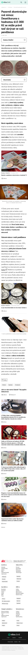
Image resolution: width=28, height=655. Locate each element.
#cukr (18, 620)
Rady (2, 571)
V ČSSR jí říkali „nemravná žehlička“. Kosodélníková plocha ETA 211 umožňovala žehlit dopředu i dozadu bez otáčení (13, 417)
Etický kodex (10, 641)
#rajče (3, 625)
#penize (18, 601)
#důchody (19, 578)
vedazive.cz (3, 7)
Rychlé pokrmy (19, 616)
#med (18, 625)
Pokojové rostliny (5, 612)
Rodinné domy (19, 594)
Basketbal (3, 589)
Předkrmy (18, 614)
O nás (8, 637)
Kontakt (20, 637)
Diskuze (13, 394)
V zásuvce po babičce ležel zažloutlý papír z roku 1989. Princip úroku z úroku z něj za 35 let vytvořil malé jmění (13, 468)
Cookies (16, 641)
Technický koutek (5, 572)
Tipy (2, 614)
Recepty (17, 615)
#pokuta (18, 576)
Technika (10, 7)
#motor (3, 579)
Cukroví (17, 611)
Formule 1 (3, 590)
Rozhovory (18, 570)
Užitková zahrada (5, 615)
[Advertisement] (14, 542)
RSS (19, 641)
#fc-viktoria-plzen (6, 601)
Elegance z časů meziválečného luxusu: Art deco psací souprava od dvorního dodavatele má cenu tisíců (14, 494)
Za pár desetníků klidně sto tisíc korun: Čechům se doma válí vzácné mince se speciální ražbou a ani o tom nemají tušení (14, 307)
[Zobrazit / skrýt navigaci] (25, 2)
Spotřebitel (18, 571)
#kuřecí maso (20, 623)
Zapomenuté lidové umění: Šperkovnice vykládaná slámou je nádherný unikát (12, 519)
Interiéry (17, 590)
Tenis (2, 596)
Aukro (3, 270)
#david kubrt (4, 581)
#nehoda (4, 576)
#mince (4, 385)
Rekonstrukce (19, 592)
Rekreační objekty (19, 593)
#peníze (10, 385)
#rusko (18, 581)
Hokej (2, 593)
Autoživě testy (4, 568)
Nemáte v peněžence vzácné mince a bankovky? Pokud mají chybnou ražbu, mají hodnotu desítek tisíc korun (14, 175)
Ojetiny (2, 570)
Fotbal (2, 592)
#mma (3, 598)
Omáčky (17, 612)
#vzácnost (17, 385)
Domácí (17, 567)
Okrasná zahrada (5, 611)
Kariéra (14, 637)
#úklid (3, 620)
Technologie (18, 572)
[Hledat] (21, 2)
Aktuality (3, 567)
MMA (2, 594)
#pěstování (4, 623)
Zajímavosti (3, 574)
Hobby (17, 589)
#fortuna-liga (5, 603)
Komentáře (18, 568)
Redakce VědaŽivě (8, 40)
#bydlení (18, 598)
